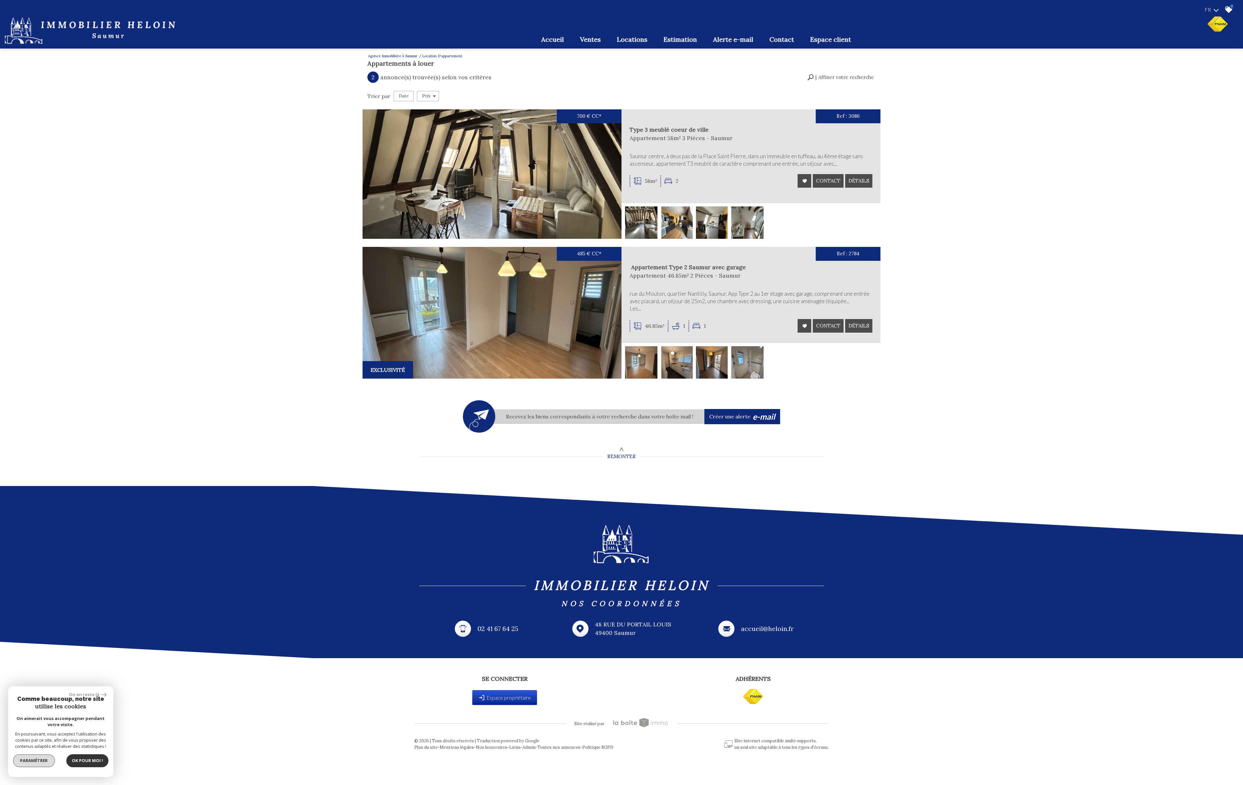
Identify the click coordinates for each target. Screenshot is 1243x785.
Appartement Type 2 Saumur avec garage (688, 267)
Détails (858, 181)
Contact (781, 39)
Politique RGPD (597, 747)
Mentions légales (457, 747)
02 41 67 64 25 (497, 629)
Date (404, 96)
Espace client (830, 39)
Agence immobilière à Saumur (393, 56)
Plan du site (426, 747)
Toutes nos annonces (558, 747)
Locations (632, 39)
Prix (426, 96)
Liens (515, 747)
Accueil (552, 39)
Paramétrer (34, 760)
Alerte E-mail (733, 39)
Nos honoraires (491, 747)
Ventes (590, 39)
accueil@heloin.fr (767, 629)
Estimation (680, 39)
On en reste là (84, 694)
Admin (528, 747)
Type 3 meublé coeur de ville (669, 129)
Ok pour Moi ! (87, 760)
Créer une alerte (742, 416)
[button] (841, 77)
